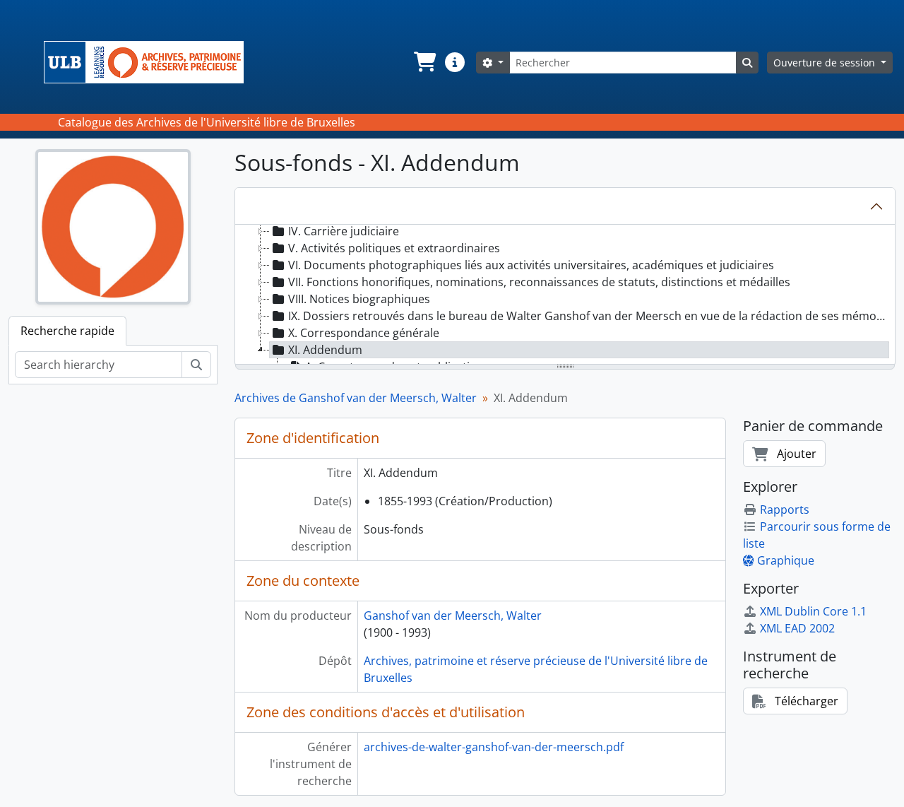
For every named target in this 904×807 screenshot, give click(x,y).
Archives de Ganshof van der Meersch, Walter (355, 398)
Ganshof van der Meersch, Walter (453, 615)
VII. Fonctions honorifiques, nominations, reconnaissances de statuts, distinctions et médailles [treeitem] (539, 282)
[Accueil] (149, 62)
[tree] (565, 295)
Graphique (785, 560)
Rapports (784, 509)
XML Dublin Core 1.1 (813, 611)
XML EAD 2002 (797, 628)
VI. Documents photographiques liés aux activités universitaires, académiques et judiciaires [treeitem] (531, 265)
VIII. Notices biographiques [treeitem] (359, 299)
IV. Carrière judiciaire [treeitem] (343, 231)
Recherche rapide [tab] (67, 330)
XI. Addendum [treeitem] (325, 350)
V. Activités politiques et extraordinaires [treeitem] (394, 248)
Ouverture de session (825, 62)
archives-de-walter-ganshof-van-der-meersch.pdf (494, 747)
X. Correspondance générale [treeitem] (363, 333)
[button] (423, 62)
